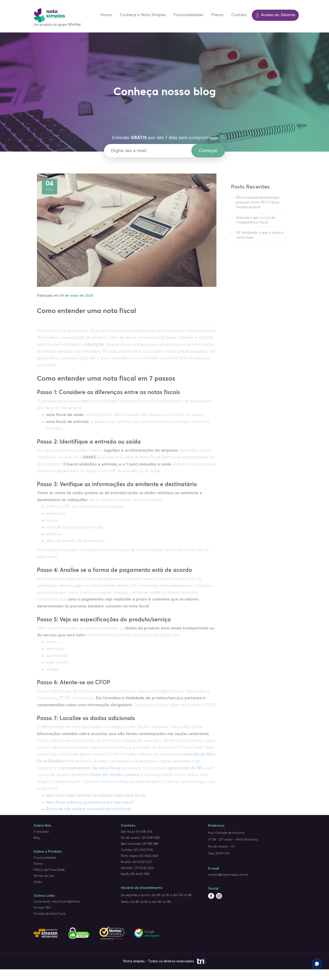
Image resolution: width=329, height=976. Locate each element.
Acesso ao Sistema (278, 15)
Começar (208, 150)
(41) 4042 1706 (144, 850)
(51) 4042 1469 (148, 856)
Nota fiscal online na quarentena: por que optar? (90, 802)
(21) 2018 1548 (150, 837)
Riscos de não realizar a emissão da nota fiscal (88, 809)
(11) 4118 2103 (144, 831)
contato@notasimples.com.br (228, 874)
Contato (239, 15)
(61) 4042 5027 (142, 862)
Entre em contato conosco (116, 775)
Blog (37, 837)
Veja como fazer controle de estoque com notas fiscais (95, 796)
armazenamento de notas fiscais (91, 768)
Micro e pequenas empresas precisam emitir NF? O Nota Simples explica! (257, 202)
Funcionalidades (188, 15)
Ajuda (38, 882)
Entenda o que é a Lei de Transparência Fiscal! (255, 220)
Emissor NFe (42, 907)
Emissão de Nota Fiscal (50, 913)
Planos (217, 15)
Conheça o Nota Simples (143, 15)
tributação (94, 345)
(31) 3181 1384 (150, 843)
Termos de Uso (44, 875)
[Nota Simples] (49, 13)
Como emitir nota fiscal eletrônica (57, 901)
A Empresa (41, 831)
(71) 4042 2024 (144, 868)
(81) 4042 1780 (140, 874)
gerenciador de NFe (186, 768)
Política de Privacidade (49, 869)
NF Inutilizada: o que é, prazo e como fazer (260, 235)
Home (106, 15)
